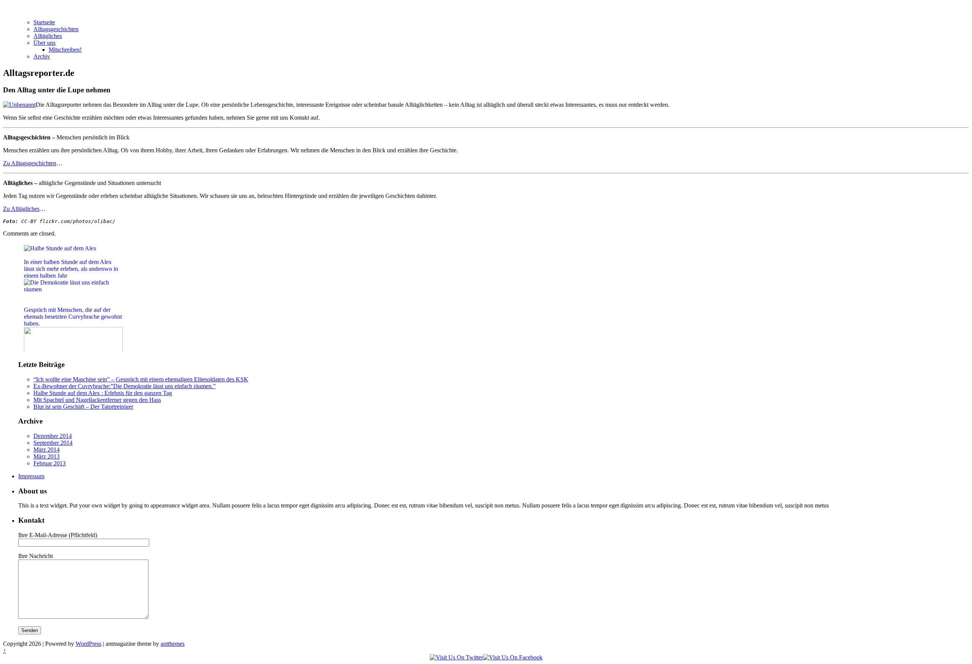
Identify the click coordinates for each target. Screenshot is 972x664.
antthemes (173, 643)
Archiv (41, 56)
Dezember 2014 (52, 436)
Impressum (31, 476)
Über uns (44, 43)
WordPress (88, 643)
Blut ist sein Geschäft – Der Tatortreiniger (83, 406)
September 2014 (53, 443)
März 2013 (46, 456)
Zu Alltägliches (21, 209)
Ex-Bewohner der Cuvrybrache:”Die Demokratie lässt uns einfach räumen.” (124, 386)
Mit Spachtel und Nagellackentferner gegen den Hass (97, 400)
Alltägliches (47, 36)
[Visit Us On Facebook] (513, 657)
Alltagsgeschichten (56, 29)
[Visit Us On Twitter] (456, 657)
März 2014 (46, 449)
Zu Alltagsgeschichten (29, 163)
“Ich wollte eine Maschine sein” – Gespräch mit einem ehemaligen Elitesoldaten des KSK (140, 379)
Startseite (44, 22)
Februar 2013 (49, 463)
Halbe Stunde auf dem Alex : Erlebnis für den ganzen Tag (102, 393)
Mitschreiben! (65, 49)
